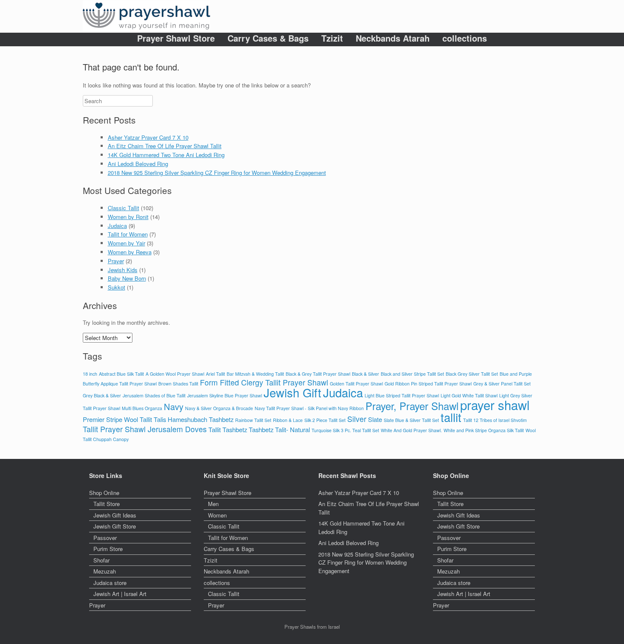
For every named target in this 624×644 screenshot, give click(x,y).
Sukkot (116, 287)
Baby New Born (127, 278)
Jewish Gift (292, 392)
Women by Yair (126, 243)
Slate (375, 419)
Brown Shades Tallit (178, 383)
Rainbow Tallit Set (253, 420)
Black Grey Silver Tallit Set (472, 374)
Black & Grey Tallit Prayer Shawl (318, 374)
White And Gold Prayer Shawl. (411, 430)
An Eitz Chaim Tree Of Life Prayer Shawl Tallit (165, 146)
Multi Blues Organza (142, 408)
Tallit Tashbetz (227, 429)
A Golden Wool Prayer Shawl (175, 374)
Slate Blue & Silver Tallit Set (411, 420)
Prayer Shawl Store (176, 38)
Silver (356, 418)
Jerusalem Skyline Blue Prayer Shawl (224, 395)
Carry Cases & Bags (268, 38)
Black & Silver (365, 374)
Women (217, 515)
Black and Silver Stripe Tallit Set (412, 374)
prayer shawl (495, 404)
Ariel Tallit (215, 374)
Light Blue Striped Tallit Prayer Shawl (402, 395)
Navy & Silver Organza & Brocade (219, 408)
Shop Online (104, 493)
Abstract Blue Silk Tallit (121, 374)
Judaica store (109, 583)
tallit (451, 417)
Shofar (101, 560)
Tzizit (332, 38)
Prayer (116, 261)
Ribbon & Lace (288, 420)
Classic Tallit (123, 208)
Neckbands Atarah (393, 38)
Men (213, 504)
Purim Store (108, 549)
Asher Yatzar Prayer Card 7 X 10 (148, 137)
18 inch (90, 374)
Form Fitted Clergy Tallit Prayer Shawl (264, 382)
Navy (173, 406)
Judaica (117, 226)
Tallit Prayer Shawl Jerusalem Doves (145, 429)
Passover (105, 538)
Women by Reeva (130, 252)
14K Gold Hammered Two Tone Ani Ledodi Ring (166, 155)
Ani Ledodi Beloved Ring (138, 164)
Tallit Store (106, 504)
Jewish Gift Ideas (114, 515)
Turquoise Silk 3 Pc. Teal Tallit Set (345, 430)
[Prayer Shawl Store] (146, 16)
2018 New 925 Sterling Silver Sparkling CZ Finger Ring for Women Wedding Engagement (217, 173)
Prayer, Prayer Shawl (411, 406)
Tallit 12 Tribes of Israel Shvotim (495, 420)
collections (464, 38)
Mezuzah (104, 571)
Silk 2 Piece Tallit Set (325, 420)
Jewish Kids (123, 270)
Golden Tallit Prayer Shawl (356, 383)
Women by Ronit (128, 217)
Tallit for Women (128, 234)
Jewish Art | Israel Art (119, 594)
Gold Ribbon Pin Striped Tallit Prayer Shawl (428, 383)
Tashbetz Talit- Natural (279, 429)
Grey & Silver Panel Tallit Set (502, 383)
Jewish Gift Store (114, 526)
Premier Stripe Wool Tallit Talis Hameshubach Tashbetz (158, 419)
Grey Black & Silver (102, 395)
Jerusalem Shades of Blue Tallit (154, 395)
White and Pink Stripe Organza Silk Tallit (484, 430)
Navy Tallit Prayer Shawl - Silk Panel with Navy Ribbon (309, 408)
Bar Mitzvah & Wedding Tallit (255, 374)
